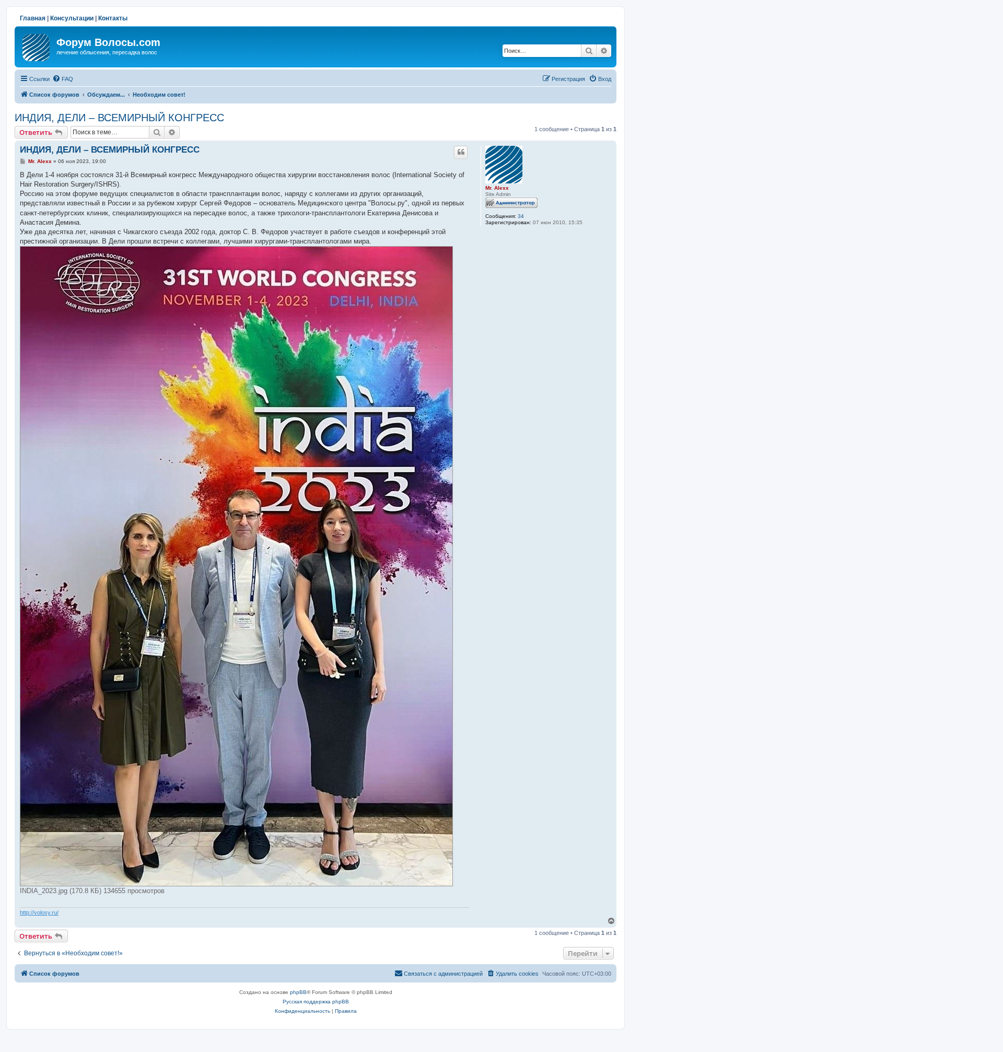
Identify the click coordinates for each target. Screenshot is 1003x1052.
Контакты (112, 18)
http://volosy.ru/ (39, 912)
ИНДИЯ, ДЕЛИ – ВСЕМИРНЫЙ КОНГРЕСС (119, 117)
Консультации (72, 18)
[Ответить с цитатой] (461, 152)
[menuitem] (62, 79)
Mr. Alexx (497, 188)
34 (521, 216)
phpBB (298, 992)
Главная (32, 18)
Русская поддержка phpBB (316, 1001)
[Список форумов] (36, 45)
